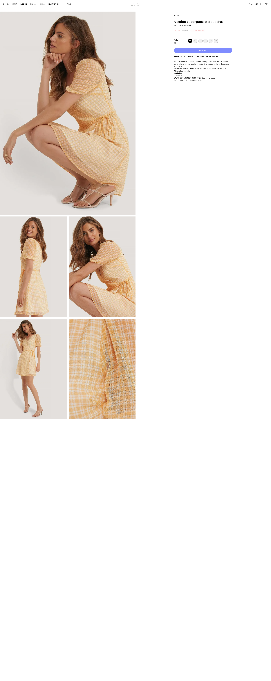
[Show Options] (228, 662)
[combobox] (213, 662)
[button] (6, 4)
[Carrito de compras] (266, 4)
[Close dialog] (267, 635)
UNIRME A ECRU (214, 667)
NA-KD (176, 16)
